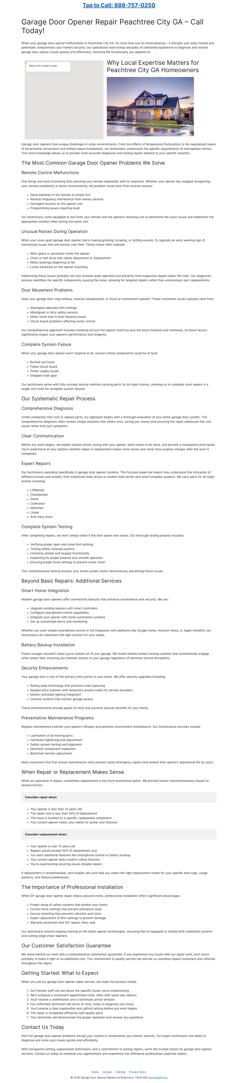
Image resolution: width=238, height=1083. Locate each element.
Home (95, 1071)
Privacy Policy (137, 1071)
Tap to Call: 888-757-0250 (119, 5)
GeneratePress (158, 1077)
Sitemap (121, 1071)
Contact (107, 1071)
